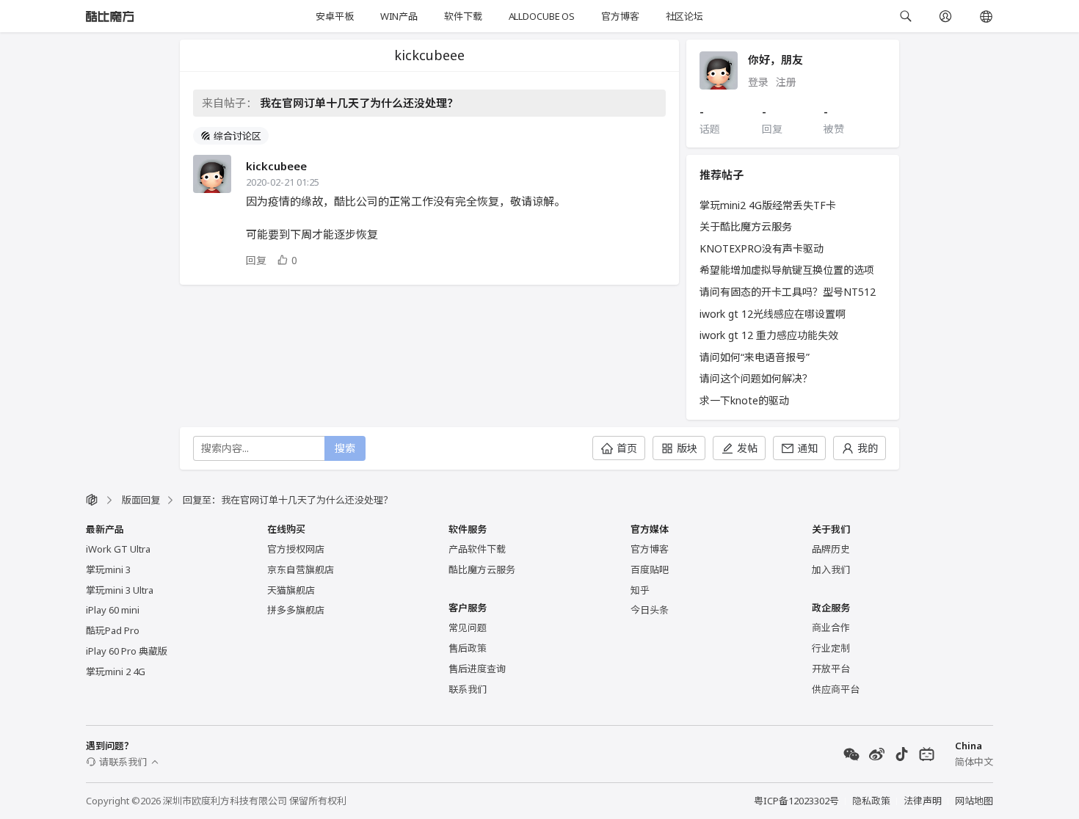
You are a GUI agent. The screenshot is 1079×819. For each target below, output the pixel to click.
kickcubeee (276, 166)
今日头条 (650, 609)
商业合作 (831, 627)
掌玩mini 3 (108, 569)
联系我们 (467, 689)
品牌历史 (831, 549)
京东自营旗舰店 (300, 569)
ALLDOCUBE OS (542, 16)
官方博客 (620, 16)
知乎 (640, 590)
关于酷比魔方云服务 (746, 226)
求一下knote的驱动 (744, 400)
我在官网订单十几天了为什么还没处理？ (359, 102)
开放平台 (831, 668)
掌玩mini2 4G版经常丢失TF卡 (768, 205)
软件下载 (463, 16)
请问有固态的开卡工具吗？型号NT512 (788, 292)
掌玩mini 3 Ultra (119, 590)
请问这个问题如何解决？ (756, 378)
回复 (256, 260)
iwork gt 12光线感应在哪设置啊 (773, 314)
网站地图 (974, 800)
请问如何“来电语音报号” (755, 357)
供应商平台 (836, 689)
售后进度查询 (477, 668)
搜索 (345, 448)
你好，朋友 (775, 59)
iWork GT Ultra (118, 549)
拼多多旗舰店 (295, 609)
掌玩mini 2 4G (115, 671)
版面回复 (141, 499)
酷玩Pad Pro (112, 630)
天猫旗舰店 (291, 590)
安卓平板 (334, 16)
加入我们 (831, 569)
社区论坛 (684, 16)
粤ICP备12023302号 (796, 800)
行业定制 (831, 648)
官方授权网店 (295, 549)
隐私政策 (871, 800)
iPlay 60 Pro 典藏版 (126, 651)
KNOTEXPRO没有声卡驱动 (762, 248)
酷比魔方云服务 (481, 569)
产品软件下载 (477, 549)
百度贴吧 (650, 569)
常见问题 (467, 627)
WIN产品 (399, 16)
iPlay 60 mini (112, 609)
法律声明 (923, 800)
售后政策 (467, 648)
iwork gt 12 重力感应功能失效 (769, 335)
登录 (758, 82)
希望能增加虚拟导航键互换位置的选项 (787, 270)
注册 (786, 82)
